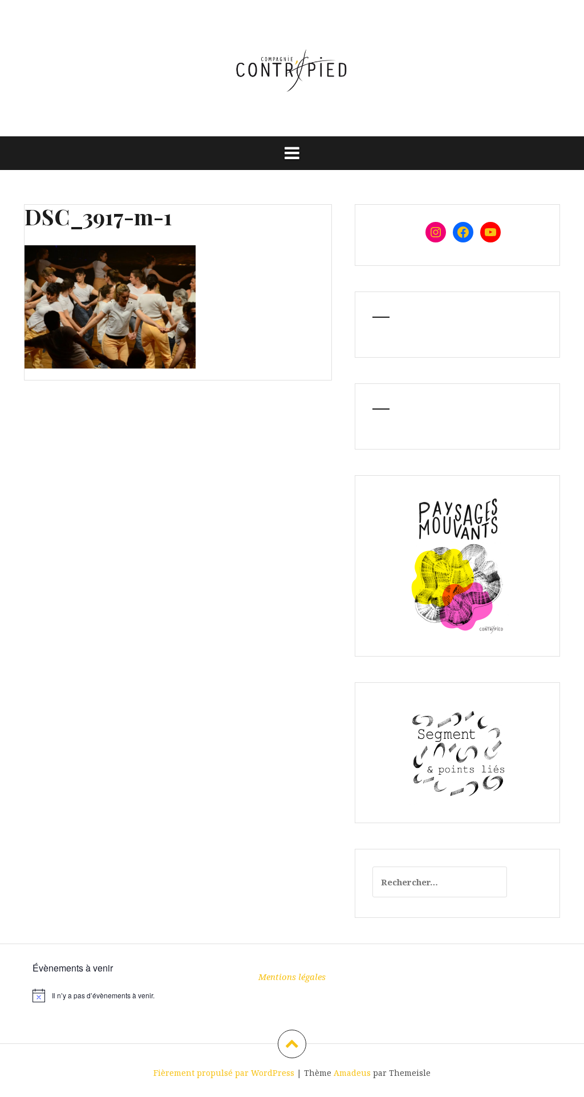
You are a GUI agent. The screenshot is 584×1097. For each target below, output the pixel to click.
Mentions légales (292, 976)
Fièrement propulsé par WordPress (223, 1072)
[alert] (113, 995)
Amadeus (352, 1072)
